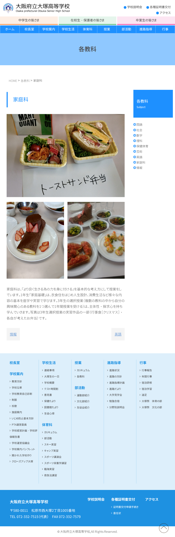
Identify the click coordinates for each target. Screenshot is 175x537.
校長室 (29, 29)
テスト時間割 (51, 389)
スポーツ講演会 (52, 457)
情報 (13, 334)
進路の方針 (115, 376)
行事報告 (147, 370)
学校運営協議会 (21, 443)
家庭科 (140, 162)
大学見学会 (115, 395)
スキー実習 (50, 444)
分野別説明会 (117, 407)
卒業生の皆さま (146, 20)
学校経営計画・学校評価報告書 (23, 434)
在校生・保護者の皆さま (87, 20)
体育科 (87, 29)
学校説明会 (134, 7)
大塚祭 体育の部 (152, 401)
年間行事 (147, 376)
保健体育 (142, 146)
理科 (139, 141)
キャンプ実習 (51, 451)
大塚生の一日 (51, 376)
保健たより (49, 401)
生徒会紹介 (83, 407)
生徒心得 (49, 413)
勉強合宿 (114, 401)
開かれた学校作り (21, 455)
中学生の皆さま (28, 20)
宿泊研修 (147, 383)
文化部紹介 (83, 401)
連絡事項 (49, 370)
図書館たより (51, 407)
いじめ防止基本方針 (23, 418)
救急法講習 (50, 475)
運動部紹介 (83, 395)
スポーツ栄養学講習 (55, 463)
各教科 (81, 376)
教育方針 (17, 381)
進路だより (115, 389)
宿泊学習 (147, 389)
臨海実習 (49, 469)
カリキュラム (50, 432)
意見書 (48, 395)
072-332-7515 (27, 516)
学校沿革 (17, 387)
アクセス (165, 13)
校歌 (14, 406)
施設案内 (17, 412)
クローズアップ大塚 (22, 461)
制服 (14, 400)
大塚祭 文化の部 (152, 407)
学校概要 (49, 383)
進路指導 (145, 29)
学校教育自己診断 (22, 394)
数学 (139, 135)
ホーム (10, 29)
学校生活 (68, 29)
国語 (139, 125)
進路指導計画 (117, 383)
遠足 (144, 395)
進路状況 (114, 370)
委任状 (117, 513)
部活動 (126, 29)
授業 (107, 29)
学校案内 (48, 29)
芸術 (139, 151)
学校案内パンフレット (23, 449)
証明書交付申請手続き (126, 507)
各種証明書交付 (160, 7)
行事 (165, 29)
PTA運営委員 (19, 424)
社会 (139, 130)
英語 (118, 334)
